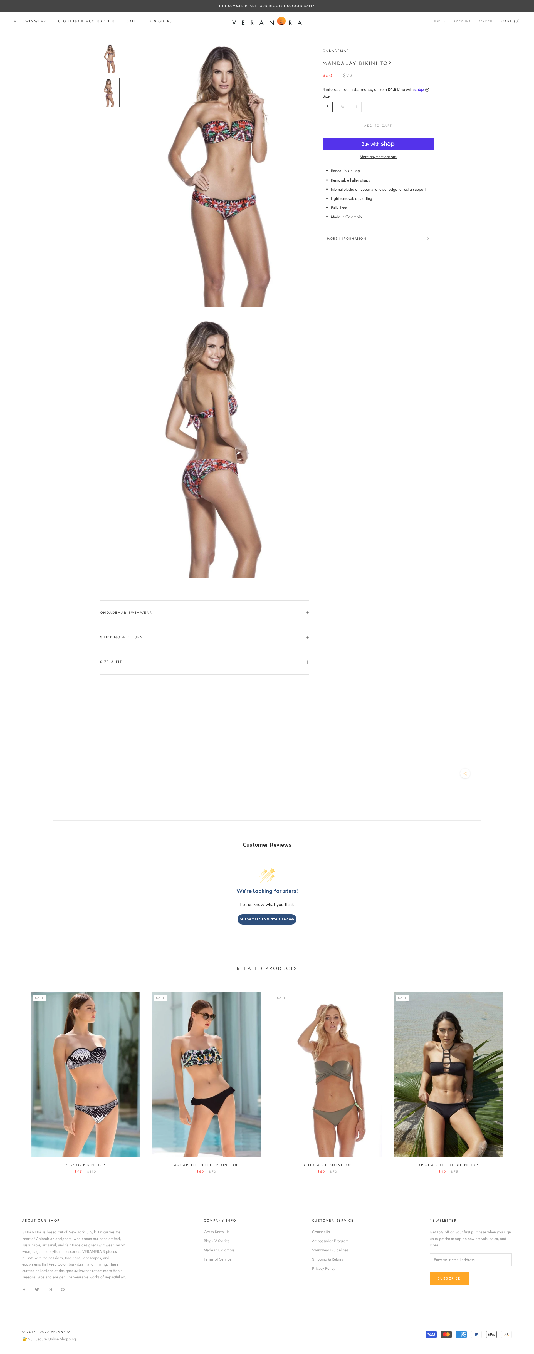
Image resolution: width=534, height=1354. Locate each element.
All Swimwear (30, 21)
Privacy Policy (323, 1268)
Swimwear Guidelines (330, 1250)
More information (347, 238)
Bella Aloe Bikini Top (327, 1164)
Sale (132, 21)
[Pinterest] (63, 1289)
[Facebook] (24, 1289)
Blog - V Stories (216, 1241)
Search (486, 21)
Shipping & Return (121, 637)
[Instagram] (50, 1289)
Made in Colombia (219, 1250)
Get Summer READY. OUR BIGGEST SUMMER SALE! (267, 6)
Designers (160, 21)
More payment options (378, 157)
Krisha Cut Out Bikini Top (448, 1164)
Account (462, 21)
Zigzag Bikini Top (85, 1164)
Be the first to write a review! (267, 919)
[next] (516, 1077)
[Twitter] (37, 1289)
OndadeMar (336, 50)
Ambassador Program (330, 1241)
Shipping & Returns (328, 1259)
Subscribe (449, 1278)
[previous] (17, 1077)
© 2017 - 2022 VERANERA (46, 1332)
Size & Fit (111, 661)
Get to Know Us (216, 1231)
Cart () (510, 21)
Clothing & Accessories (86, 21)
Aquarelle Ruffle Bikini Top (206, 1164)
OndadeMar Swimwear (126, 612)
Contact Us (321, 1231)
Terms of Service (217, 1259)
